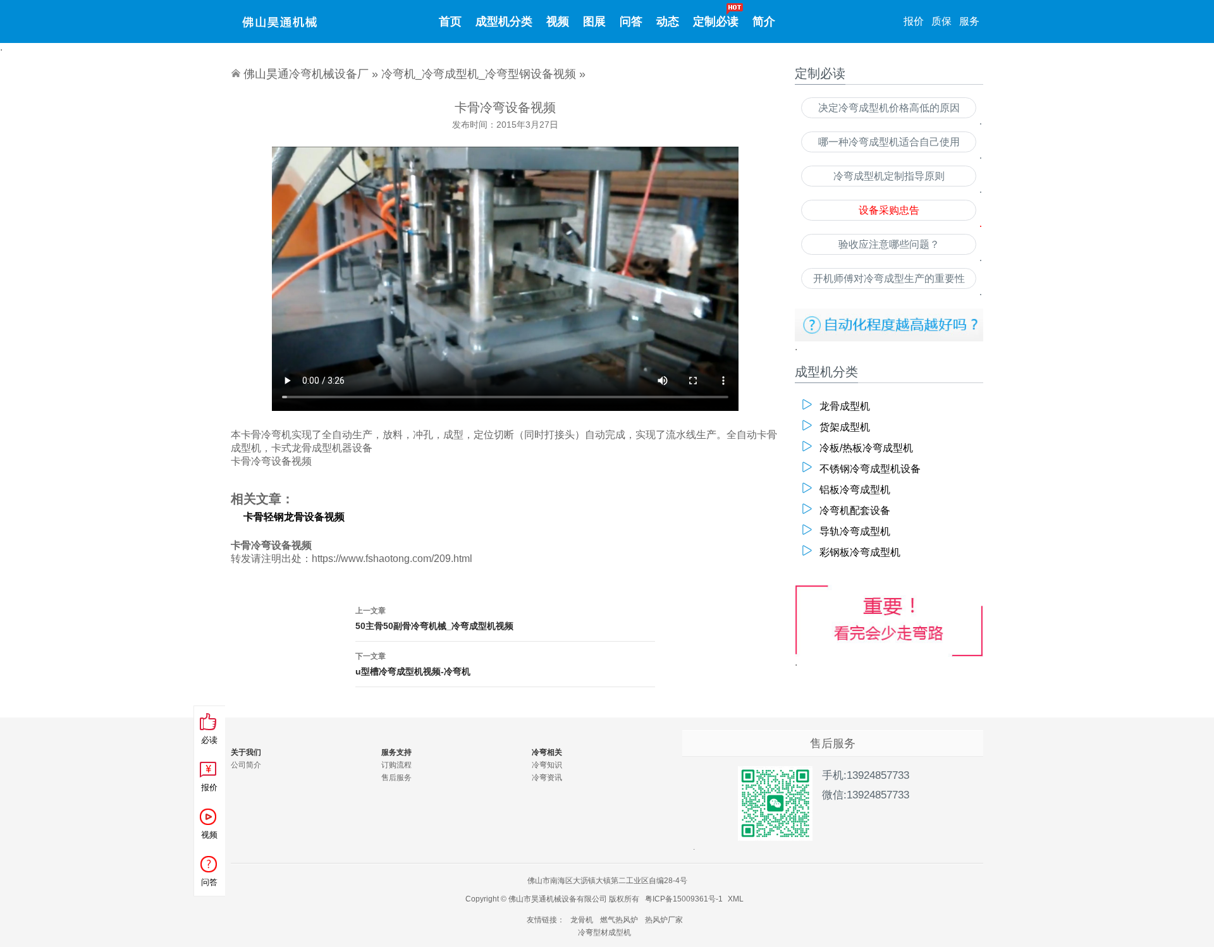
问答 (631, 21)
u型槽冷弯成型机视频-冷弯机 (412, 664)
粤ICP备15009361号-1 (684, 899)
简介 (763, 21)
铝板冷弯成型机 (854, 489)
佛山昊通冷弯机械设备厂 (306, 74)
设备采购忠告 (889, 210)
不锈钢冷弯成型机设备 (870, 468)
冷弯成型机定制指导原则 (889, 176)
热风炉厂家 (664, 919)
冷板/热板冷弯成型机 (866, 448)
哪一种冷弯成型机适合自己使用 (889, 142)
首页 (450, 21)
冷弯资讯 (547, 777)
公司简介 (246, 765)
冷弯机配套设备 (854, 510)
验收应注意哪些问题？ (889, 244)
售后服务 (396, 777)
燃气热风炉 (619, 919)
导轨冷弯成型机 (854, 531)
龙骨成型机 (844, 406)
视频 (557, 21)
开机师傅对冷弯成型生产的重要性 (889, 278)
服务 (969, 21)
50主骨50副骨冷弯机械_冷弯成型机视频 (434, 618)
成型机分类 (503, 21)
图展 (594, 21)
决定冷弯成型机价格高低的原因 (889, 107)
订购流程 (396, 765)
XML (736, 899)
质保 (941, 21)
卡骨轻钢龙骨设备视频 (294, 516)
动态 (667, 21)
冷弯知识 (547, 765)
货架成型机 (844, 427)
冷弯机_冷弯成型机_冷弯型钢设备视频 (478, 74)
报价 (914, 21)
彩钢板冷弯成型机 (859, 552)
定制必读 (716, 21)
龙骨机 (581, 919)
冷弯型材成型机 (604, 932)
